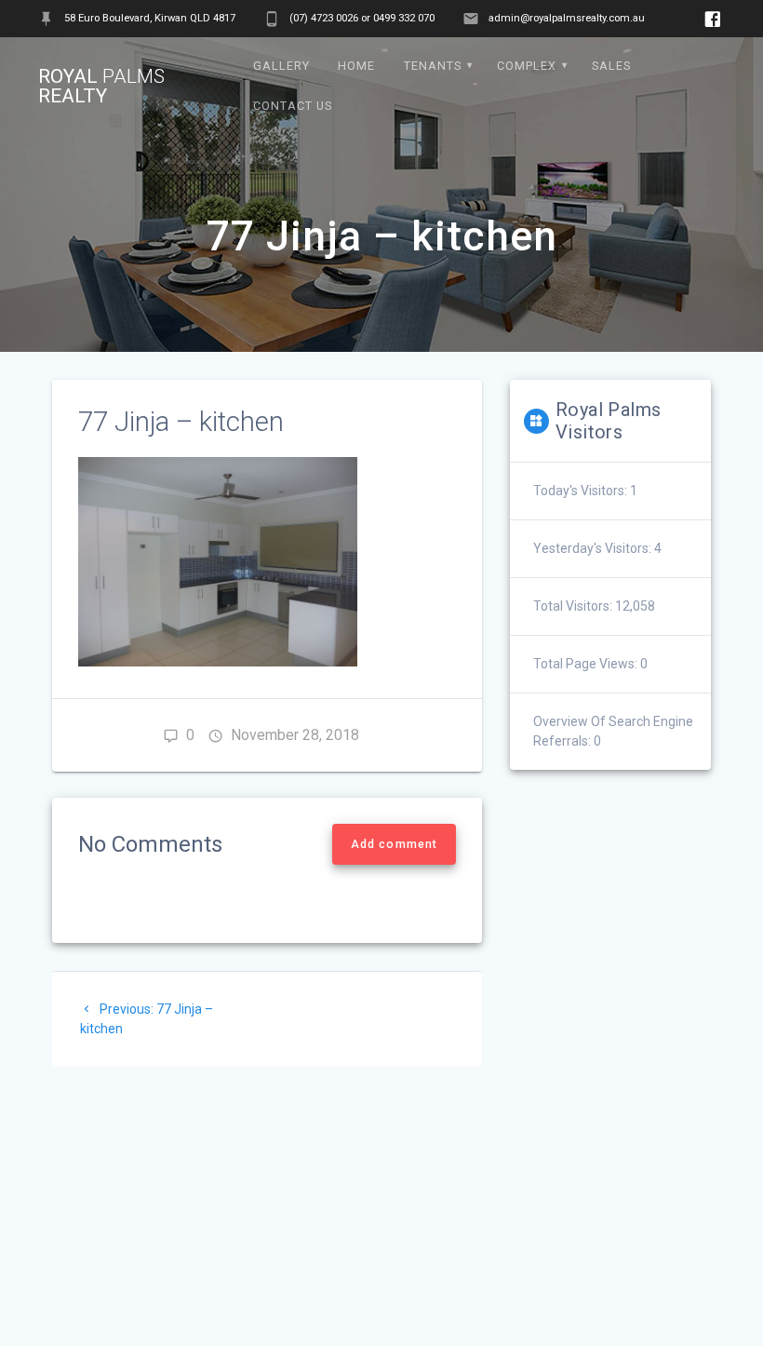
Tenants (433, 66)
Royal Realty (101, 86)
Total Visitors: (574, 606)
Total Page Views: (586, 663)
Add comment (394, 844)
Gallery (281, 66)
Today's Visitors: (581, 490)
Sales (611, 66)
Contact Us (292, 106)
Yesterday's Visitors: (593, 548)
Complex (526, 66)
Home (356, 66)
